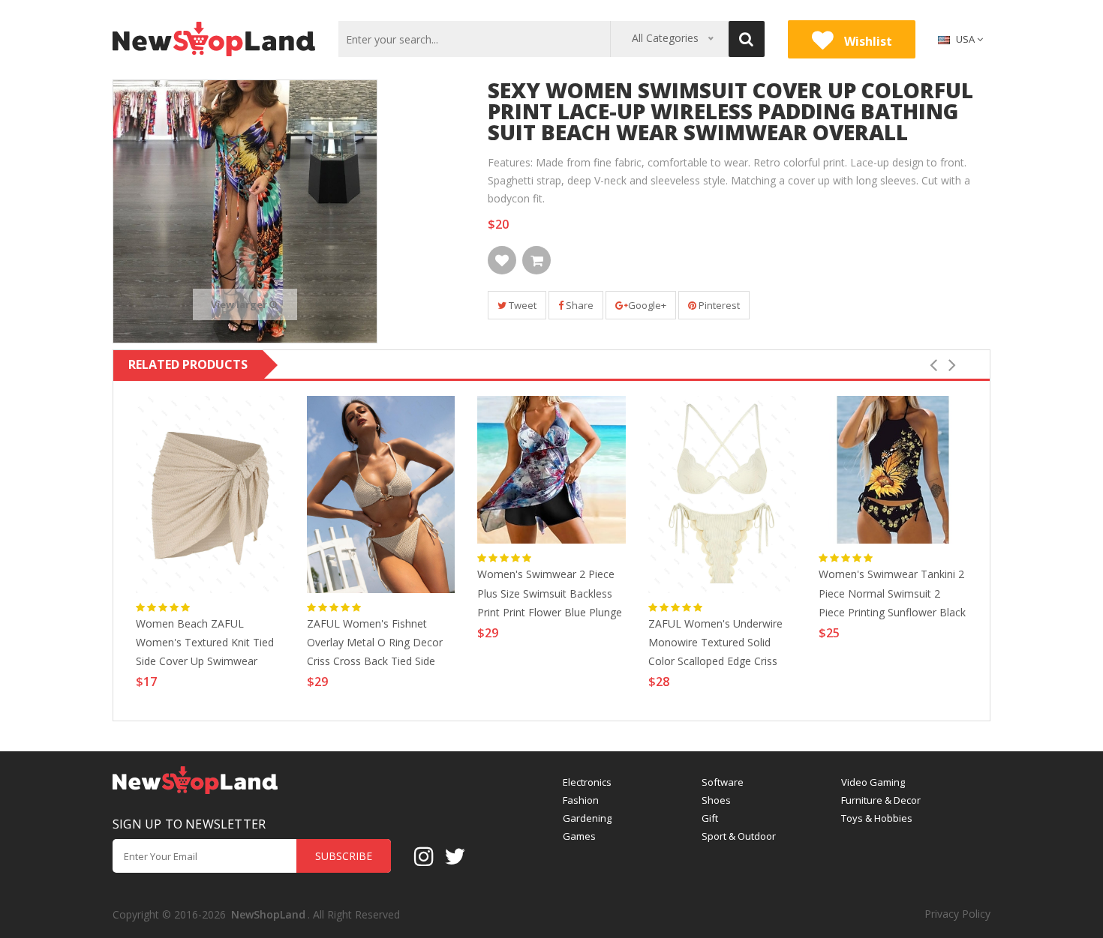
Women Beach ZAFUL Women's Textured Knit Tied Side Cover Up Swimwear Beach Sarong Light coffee (205, 644)
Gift (710, 818)
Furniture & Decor (881, 800)
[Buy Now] (536, 260)
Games (579, 836)
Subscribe (343, 856)
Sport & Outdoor (739, 836)
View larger (240, 304)
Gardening (587, 818)
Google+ (647, 305)
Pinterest (718, 305)
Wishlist (866, 41)
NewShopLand (268, 914)
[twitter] (454, 855)
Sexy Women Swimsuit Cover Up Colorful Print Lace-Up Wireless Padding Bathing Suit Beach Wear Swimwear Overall (730, 111)
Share (579, 305)
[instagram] (423, 855)
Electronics (587, 782)
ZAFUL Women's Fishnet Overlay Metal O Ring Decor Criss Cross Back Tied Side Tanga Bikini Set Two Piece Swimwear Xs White (375, 644)
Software (723, 782)
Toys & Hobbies (876, 818)
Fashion (581, 800)
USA (965, 39)
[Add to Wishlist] (502, 260)
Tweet (521, 305)
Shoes (716, 800)
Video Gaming (873, 782)
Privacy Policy (957, 914)
